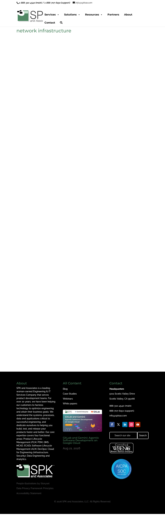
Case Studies (70, 393)
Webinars (68, 398)
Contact (49, 22)
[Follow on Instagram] (131, 424)
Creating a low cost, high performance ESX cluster (56, 343)
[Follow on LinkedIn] (124, 424)
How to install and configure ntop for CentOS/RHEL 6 (58, 235)
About (128, 14)
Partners (113, 14)
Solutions (70, 14)
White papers (70, 403)
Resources (92, 14)
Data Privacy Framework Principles (34, 488)
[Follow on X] (118, 424)
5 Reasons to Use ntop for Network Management (55, 127)
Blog (65, 389)
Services (50, 14)
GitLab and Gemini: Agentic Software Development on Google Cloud (81, 440)
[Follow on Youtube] (137, 424)
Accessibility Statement (28, 493)
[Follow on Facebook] (112, 424)
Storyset (45, 483)
